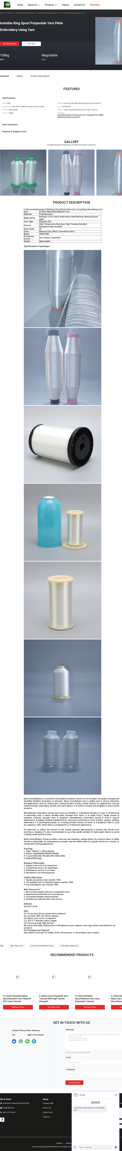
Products (10, 13)
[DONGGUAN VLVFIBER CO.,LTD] (7, 4)
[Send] (116, 1147)
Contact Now (74, 1082)
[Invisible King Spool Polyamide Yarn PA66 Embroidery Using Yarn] (18, 977)
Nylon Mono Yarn (16, 946)
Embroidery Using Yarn (69, 946)
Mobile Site (69, 1143)
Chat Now (31, 44)
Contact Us (46, 1117)
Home (2, 13)
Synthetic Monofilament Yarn (42, 946)
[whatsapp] (21, 1041)
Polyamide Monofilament (25, 13)
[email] (14, 1041)
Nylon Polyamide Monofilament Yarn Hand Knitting (15, 999)
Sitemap (59, 1143)
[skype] (34, 1041)
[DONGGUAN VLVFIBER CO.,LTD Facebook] (2, 1120)
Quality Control (48, 1112)
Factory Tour (47, 1108)
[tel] (41, 1041)
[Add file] (74, 1147)
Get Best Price (9, 44)
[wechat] (27, 1041)
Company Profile (48, 1103)
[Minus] (116, 1094)
